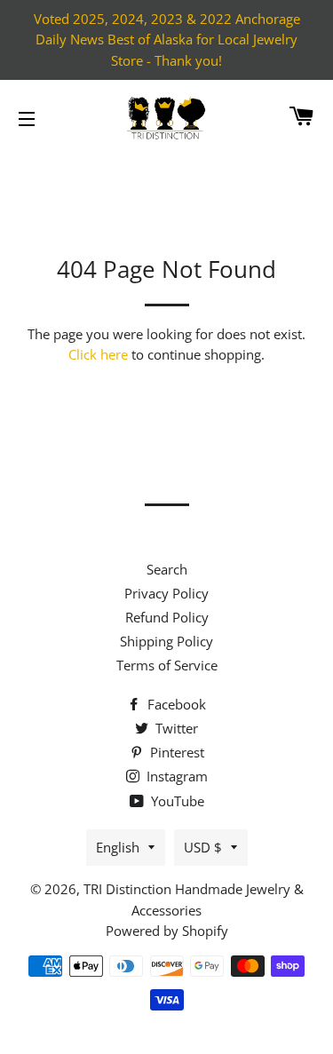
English (117, 847)
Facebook (175, 704)
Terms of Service (167, 665)
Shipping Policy (166, 641)
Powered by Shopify (167, 930)
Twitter (175, 728)
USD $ (203, 847)
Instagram (175, 776)
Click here (98, 354)
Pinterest (175, 752)
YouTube (175, 801)
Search (167, 569)
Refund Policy (167, 617)
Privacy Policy (166, 593)
